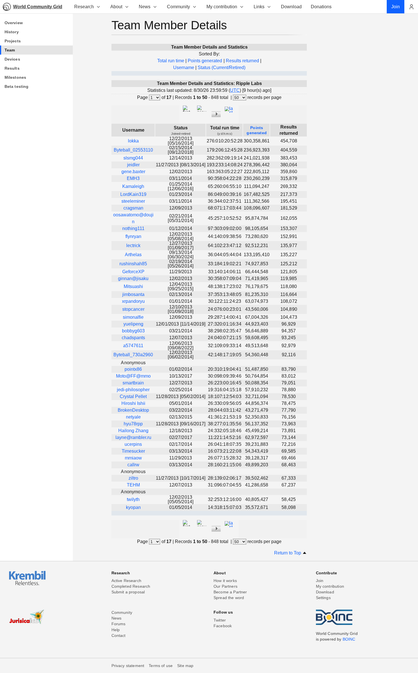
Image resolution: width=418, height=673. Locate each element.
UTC (235, 90)
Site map (185, 665)
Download (325, 592)
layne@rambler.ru (133, 437)
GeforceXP (133, 271)
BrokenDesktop (133, 410)
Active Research (126, 580)
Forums (118, 624)
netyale (133, 417)
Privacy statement (127, 665)
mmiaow (133, 457)
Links (259, 6)
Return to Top (288, 552)
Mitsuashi (133, 286)
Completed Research (130, 586)
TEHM (133, 485)
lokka (133, 140)
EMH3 (133, 178)
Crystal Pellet (133, 396)
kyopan (133, 507)
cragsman (133, 208)
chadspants (133, 337)
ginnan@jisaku (133, 278)
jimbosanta (133, 294)
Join (320, 580)
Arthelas (133, 254)
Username (183, 67)
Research (84, 6)
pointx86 (133, 369)
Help (115, 630)
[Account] (411, 7)
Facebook (223, 626)
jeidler (133, 164)
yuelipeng (133, 324)
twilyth (133, 499)
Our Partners (225, 586)
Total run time (170, 60)
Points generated (205, 60)
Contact (118, 635)
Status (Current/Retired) (221, 67)
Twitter (220, 620)
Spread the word (229, 597)
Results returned (242, 60)
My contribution (221, 6)
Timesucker (133, 451)
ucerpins (133, 444)
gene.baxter (133, 171)
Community (178, 6)
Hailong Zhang (133, 430)
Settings (323, 597)
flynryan (133, 236)
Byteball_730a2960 (133, 354)
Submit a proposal (128, 592)
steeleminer (133, 201)
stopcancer (133, 309)
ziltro (133, 478)
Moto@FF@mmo (133, 376)
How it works (225, 580)
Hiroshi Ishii (133, 403)
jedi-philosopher (133, 389)
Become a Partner (230, 592)
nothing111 (133, 228)
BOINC (349, 639)
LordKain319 (133, 194)
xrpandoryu (133, 301)
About (116, 6)
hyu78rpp (133, 423)
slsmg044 (133, 158)
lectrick (133, 245)
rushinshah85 (133, 263)
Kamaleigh (133, 186)
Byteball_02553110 (133, 150)
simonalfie (133, 317)
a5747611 (133, 345)
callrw (133, 464)
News (144, 6)
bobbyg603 (133, 330)
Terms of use (161, 665)
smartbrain (133, 382)
